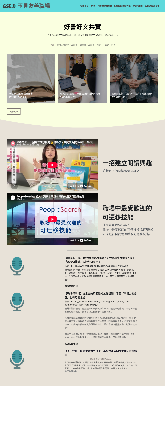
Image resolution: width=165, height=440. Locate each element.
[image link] (9, 6)
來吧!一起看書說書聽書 (21, 93)
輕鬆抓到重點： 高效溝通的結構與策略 (80, 93)
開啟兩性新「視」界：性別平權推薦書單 (132, 93)
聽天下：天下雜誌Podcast (101, 359)
